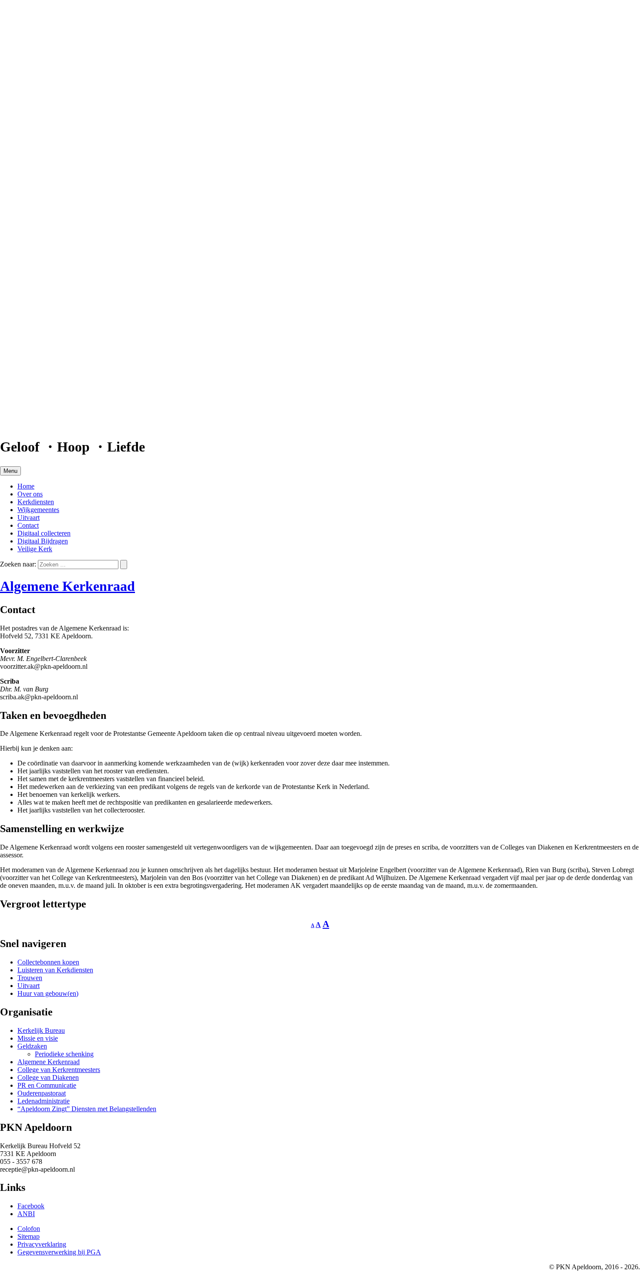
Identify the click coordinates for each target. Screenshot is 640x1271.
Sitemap (28, 1236)
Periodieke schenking (64, 1054)
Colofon (28, 1228)
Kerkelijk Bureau (41, 1030)
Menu (10, 471)
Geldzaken (32, 1046)
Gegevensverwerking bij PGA (59, 1252)
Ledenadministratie (43, 1101)
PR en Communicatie (46, 1085)
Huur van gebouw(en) (47, 993)
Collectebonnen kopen (48, 962)
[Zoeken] (123, 564)
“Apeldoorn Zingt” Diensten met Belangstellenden (86, 1109)
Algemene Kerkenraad (67, 586)
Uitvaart (28, 985)
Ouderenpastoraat (41, 1093)
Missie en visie (37, 1038)
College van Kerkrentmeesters (58, 1069)
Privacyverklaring (41, 1244)
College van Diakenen (48, 1077)
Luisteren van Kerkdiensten (55, 970)
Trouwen (29, 977)
